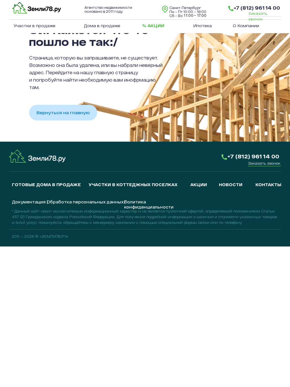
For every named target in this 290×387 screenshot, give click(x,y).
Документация (29, 201)
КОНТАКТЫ (268, 184)
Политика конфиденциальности (149, 204)
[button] (264, 163)
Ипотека (202, 25)
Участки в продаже (35, 25)
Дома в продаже (102, 25)
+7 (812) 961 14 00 (257, 7)
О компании (246, 25)
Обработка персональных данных (85, 201)
